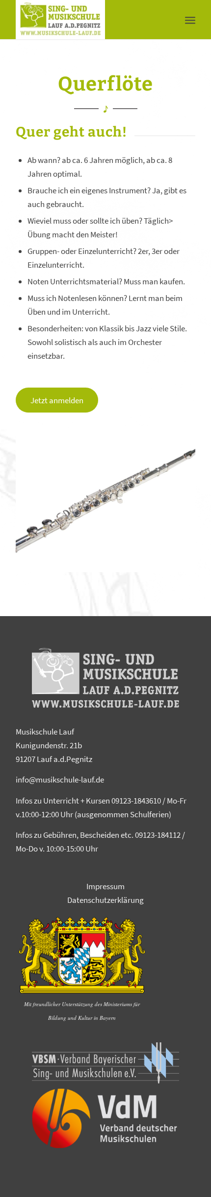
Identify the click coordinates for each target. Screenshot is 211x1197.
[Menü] (190, 19)
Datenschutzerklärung (105, 900)
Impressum (105, 886)
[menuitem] (190, 19)
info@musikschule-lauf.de (60, 779)
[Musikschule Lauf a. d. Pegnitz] (87, 19)
